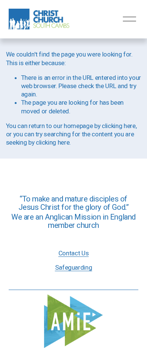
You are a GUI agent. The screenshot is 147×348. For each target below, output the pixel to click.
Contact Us (73, 253)
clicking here (119, 126)
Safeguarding (73, 267)
